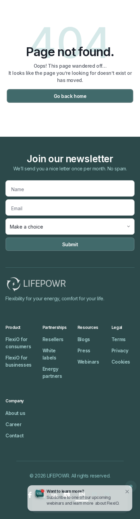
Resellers (53, 339)
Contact (14, 435)
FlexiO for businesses (18, 361)
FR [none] (94, 494)
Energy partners (52, 372)
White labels (49, 354)
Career (13, 424)
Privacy (119, 350)
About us (15, 413)
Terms (118, 339)
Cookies (120, 362)
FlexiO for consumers (18, 342)
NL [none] (107, 494)
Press (83, 350)
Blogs (83, 339)
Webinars (88, 362)
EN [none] (82, 494)
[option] (94, 495)
